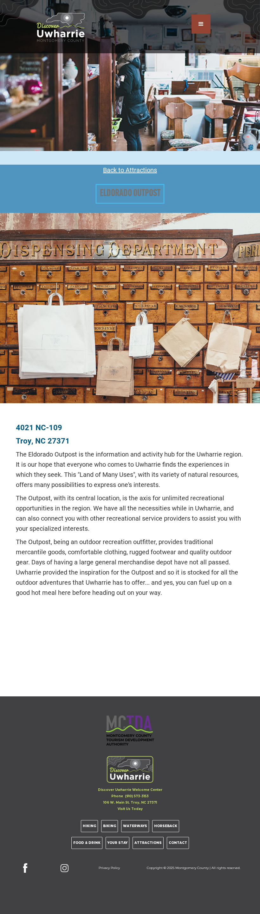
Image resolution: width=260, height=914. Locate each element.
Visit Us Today (130, 809)
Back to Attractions (130, 170)
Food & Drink (87, 843)
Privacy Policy (109, 868)
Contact (178, 843)
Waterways (135, 826)
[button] (201, 24)
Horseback (165, 826)
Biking (109, 826)
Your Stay (117, 843)
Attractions (148, 843)
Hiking (89, 826)
